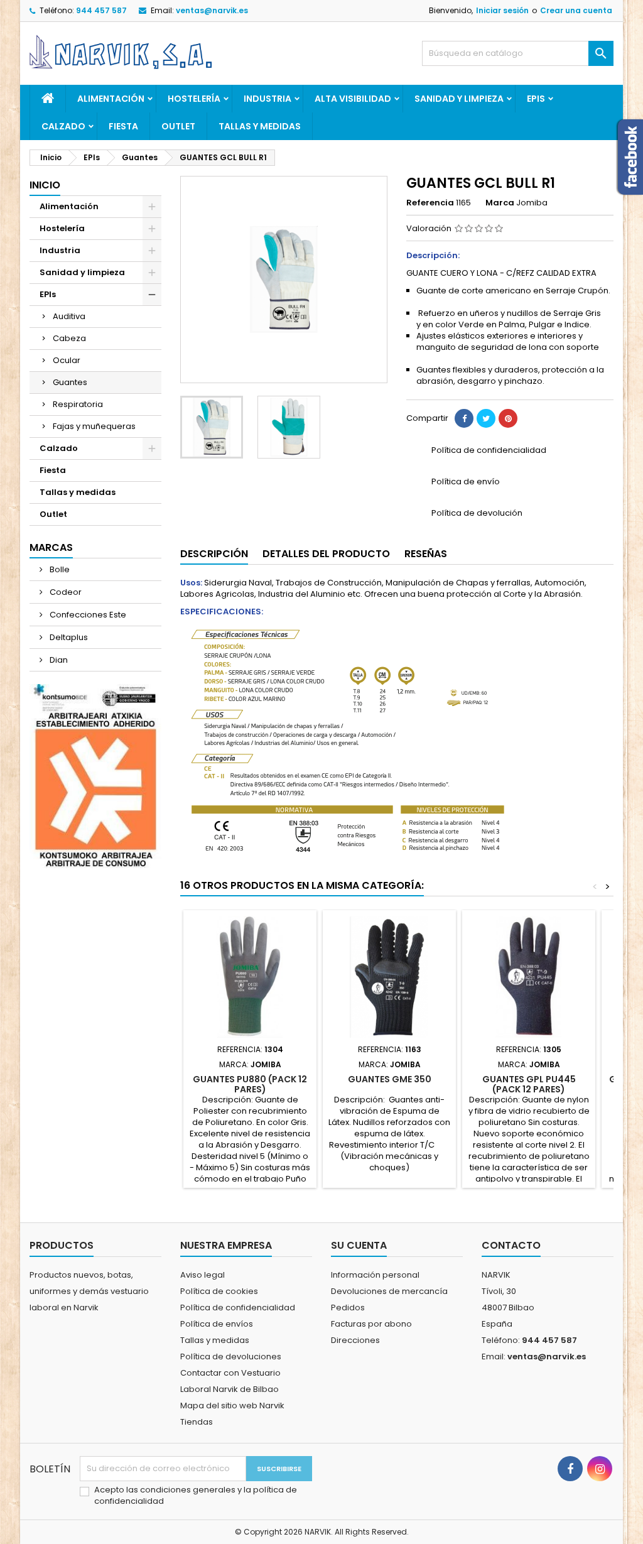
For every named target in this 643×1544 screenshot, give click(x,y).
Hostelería (194, 98)
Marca (499, 203)
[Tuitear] (486, 418)
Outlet (178, 126)
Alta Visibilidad (353, 98)
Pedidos (348, 1307)
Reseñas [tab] (425, 553)
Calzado (63, 126)
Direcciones (355, 1340)
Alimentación (110, 98)
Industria (267, 98)
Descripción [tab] (214, 553)
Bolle (59, 569)
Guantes (70, 382)
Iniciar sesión (502, 10)
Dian (58, 660)
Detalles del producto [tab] (326, 553)
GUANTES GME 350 (389, 1079)
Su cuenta (359, 1245)
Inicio (45, 185)
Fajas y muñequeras (94, 426)
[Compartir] (464, 418)
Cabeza (69, 338)
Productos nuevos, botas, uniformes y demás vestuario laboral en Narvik (89, 1291)
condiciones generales (188, 1490)
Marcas (51, 547)
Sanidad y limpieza (459, 98)
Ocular (66, 360)
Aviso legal (202, 1275)
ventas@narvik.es (212, 10)
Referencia (430, 203)
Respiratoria (78, 404)
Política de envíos (216, 1324)
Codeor (65, 592)
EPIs (536, 98)
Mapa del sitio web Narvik (232, 1405)
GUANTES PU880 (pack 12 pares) (250, 1084)
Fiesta (123, 126)
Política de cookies (219, 1291)
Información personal (375, 1275)
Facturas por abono (371, 1324)
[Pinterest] (508, 418)
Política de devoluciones (230, 1356)
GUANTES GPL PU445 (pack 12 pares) (529, 1084)
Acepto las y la (195, 1495)
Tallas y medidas (260, 126)
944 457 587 (101, 10)
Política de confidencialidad (237, 1307)
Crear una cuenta (576, 10)
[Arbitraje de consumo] (95, 775)
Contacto (511, 1245)
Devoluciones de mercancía (389, 1291)
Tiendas (196, 1422)
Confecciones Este (87, 615)
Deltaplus (68, 637)
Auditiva (69, 316)
